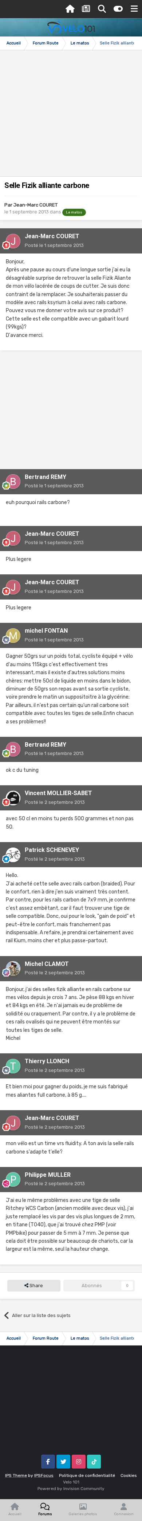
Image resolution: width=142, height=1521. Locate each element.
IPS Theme (16, 1475)
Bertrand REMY (45, 476)
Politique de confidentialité (87, 1475)
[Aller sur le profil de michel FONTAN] (13, 635)
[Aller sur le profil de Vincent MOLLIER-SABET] (13, 798)
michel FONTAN (46, 630)
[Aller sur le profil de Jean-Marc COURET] (13, 241)
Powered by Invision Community (71, 1488)
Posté (54, 245)
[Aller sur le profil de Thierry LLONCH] (13, 1066)
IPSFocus (44, 1475)
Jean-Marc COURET (35, 205)
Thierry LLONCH (47, 1061)
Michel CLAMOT (47, 963)
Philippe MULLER (48, 1174)
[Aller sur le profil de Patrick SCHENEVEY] (13, 855)
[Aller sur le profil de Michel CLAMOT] (13, 968)
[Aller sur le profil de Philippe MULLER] (13, 1179)
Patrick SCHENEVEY (52, 849)
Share (35, 1285)
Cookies (129, 1475)
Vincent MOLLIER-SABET (58, 793)
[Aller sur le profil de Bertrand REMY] (13, 481)
